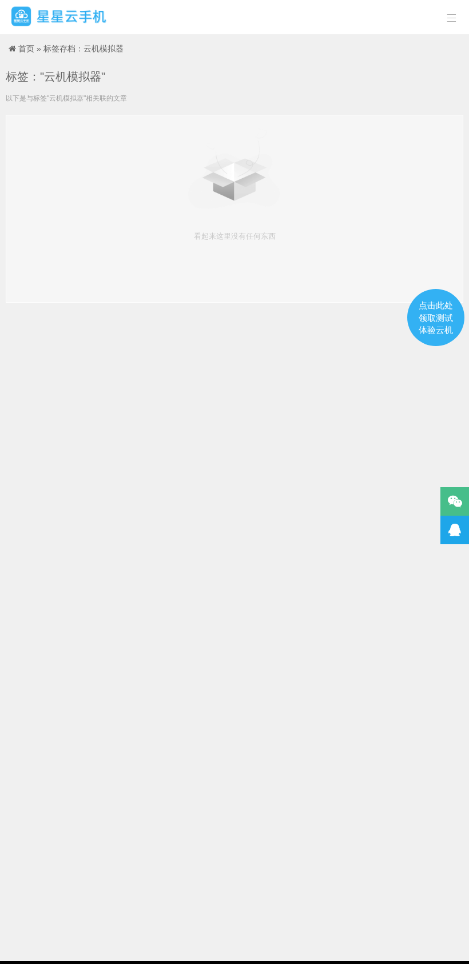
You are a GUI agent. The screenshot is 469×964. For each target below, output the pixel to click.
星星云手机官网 (58, 17)
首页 (26, 48)
